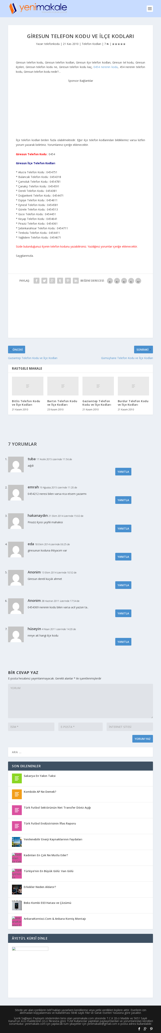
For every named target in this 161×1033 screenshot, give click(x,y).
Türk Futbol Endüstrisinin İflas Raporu (50, 823)
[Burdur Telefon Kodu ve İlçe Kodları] (133, 386)
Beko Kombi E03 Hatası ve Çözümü (47, 903)
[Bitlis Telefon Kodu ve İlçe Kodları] (27, 386)
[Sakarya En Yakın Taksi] (17, 778)
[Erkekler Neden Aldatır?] (17, 889)
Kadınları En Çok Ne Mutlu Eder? (46, 855)
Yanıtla (123, 471)
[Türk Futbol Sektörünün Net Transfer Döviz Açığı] (17, 810)
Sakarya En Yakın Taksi (40, 776)
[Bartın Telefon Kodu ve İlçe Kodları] (63, 386)
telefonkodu (52, 44)
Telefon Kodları (91, 44)
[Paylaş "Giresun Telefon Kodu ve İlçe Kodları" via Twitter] (44, 281)
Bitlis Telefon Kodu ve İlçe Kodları (26, 402)
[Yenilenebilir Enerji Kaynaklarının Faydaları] (17, 842)
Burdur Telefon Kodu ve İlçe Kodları (133, 402)
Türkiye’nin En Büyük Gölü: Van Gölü (48, 871)
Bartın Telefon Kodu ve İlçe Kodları (62, 402)
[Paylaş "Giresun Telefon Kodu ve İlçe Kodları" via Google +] (52, 281)
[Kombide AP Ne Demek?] (17, 794)
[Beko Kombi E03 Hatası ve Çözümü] (17, 905)
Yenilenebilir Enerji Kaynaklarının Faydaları (53, 839)
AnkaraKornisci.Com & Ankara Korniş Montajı (55, 919)
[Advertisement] (80, 107)
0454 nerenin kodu (105, 67)
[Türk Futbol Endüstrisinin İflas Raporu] (17, 826)
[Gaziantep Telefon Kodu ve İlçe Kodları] (98, 386)
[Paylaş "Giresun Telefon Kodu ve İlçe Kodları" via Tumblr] (60, 281)
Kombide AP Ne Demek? (40, 792)
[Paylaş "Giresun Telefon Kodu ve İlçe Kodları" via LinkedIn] (76, 281)
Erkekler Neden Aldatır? (40, 887)
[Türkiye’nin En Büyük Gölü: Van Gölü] (17, 874)
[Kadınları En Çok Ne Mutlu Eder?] (17, 858)
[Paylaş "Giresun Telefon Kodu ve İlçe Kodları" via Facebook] (36, 281)
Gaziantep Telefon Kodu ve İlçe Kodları (96, 402)
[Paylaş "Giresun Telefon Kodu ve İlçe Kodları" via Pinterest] (68, 281)
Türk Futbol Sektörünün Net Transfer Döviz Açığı (57, 807)
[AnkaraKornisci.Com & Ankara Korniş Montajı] (17, 921)
